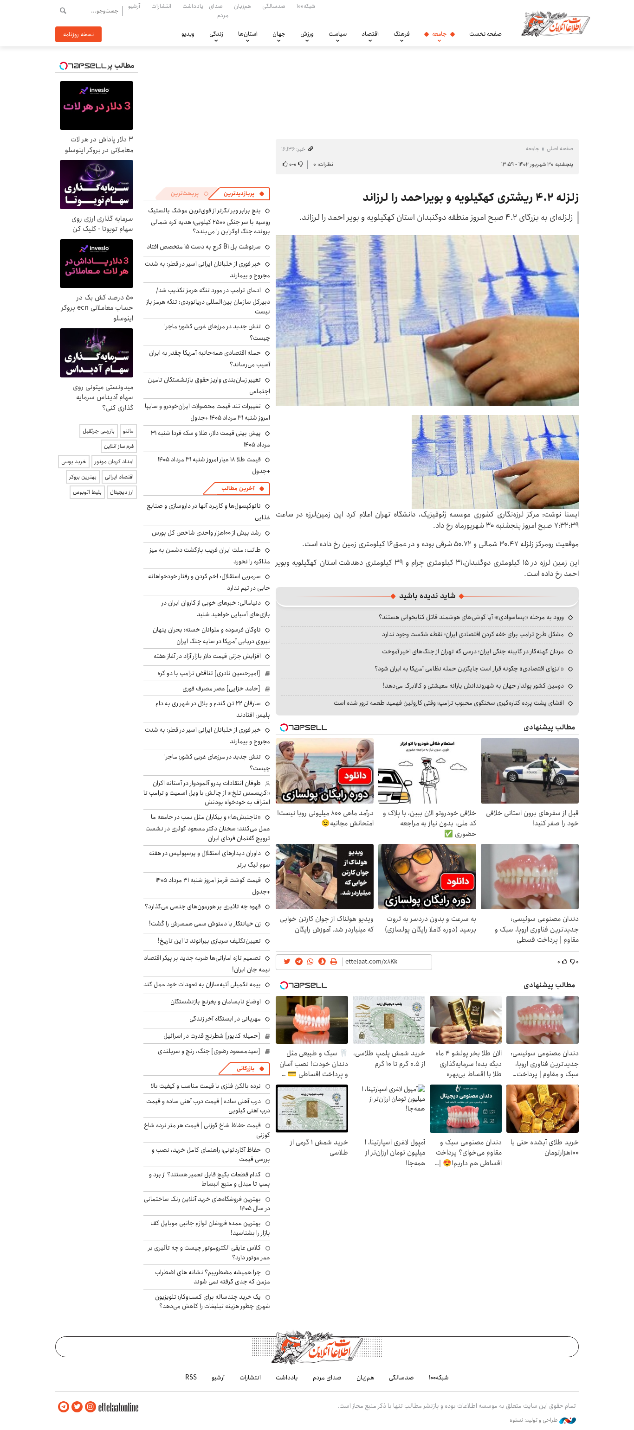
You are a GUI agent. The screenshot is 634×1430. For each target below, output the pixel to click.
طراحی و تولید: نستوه (534, 1420)
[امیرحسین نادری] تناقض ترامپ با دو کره (208, 673)
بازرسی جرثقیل (99, 431)
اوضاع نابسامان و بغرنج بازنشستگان (215, 1001)
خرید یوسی (73, 461)
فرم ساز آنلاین (119, 446)
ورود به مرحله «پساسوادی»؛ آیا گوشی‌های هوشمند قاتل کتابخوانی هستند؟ (471, 617)
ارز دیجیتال (122, 492)
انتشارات (161, 6)
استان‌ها (248, 33)
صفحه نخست (485, 33)
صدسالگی (273, 6)
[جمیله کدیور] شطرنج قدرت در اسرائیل (211, 1036)
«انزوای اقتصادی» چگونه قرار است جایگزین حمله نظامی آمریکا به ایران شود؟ (469, 669)
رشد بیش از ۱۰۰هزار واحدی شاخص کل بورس (206, 533)
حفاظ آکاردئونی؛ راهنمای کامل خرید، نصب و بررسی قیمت (211, 1154)
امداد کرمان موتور (114, 461)
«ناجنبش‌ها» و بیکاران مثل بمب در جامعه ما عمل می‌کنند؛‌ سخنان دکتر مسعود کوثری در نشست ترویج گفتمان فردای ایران (207, 827)
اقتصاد (370, 33)
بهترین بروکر (83, 476)
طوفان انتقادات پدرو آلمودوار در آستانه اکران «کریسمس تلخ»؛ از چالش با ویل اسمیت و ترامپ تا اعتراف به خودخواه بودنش (206, 792)
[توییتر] (77, 1407)
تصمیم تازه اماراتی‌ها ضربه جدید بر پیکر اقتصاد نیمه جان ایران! (207, 964)
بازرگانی (245, 1068)
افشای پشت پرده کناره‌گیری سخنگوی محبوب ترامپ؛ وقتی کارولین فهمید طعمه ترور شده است (449, 703)
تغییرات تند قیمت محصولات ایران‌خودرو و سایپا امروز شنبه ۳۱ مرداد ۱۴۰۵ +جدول (207, 412)
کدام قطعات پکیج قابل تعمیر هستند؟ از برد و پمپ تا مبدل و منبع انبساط (209, 1179)
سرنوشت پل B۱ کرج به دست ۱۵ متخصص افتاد (204, 247)
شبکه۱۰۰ (306, 6)
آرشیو (134, 6)
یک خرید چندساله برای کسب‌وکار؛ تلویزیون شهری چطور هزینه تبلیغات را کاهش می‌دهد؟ (212, 1301)
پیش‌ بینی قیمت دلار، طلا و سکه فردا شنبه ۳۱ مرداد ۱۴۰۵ (210, 439)
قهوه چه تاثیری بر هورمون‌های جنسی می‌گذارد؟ (203, 906)
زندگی (216, 33)
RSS (191, 1378)
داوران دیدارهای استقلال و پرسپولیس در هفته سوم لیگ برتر (209, 859)
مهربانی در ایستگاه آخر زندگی (225, 1019)
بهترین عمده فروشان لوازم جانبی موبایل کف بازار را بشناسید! (210, 1228)
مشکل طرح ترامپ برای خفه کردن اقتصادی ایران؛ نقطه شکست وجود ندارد (473, 634)
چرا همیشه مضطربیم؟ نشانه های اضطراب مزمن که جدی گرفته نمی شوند (212, 1277)
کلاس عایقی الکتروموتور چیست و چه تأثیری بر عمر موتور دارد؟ (209, 1252)
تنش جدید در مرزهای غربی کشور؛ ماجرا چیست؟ (217, 332)
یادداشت (192, 6)
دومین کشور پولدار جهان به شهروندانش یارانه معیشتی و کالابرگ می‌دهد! (473, 686)
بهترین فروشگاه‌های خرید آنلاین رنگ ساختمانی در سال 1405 (207, 1203)
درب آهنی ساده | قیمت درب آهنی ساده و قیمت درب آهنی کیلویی (208, 1106)
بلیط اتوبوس (87, 492)
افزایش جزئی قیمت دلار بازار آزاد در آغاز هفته (207, 656)
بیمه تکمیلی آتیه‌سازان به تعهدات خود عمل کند (202, 984)
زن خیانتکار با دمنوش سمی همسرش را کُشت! (205, 924)
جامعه (439, 33)
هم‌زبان (242, 6)
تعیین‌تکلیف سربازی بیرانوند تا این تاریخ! (209, 941)
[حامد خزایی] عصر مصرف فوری (221, 688)
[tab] (244, 193)
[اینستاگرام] (90, 1407)
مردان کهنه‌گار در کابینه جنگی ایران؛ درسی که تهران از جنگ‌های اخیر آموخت (473, 651)
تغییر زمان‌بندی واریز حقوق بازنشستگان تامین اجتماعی (209, 385)
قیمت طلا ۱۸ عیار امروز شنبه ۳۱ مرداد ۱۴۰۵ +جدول (214, 465)
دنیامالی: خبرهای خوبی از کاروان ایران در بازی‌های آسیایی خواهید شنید (216, 608)
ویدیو (187, 33)
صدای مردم (218, 10)
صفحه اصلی (560, 148)
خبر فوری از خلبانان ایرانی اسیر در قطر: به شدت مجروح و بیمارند (207, 270)
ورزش (307, 33)
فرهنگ (402, 33)
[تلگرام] (63, 1407)
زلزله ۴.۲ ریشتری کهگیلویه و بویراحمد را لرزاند (470, 197)
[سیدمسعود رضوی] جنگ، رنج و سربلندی (209, 1051)
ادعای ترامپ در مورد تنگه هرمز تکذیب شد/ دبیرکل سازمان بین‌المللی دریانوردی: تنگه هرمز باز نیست (208, 300)
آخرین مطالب (237, 488)
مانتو (128, 431)
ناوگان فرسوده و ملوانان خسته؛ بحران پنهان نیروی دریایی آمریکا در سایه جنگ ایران (211, 635)
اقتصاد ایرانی (119, 476)
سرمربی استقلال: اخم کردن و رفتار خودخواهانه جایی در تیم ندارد (209, 582)
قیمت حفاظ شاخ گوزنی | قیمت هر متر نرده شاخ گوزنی (207, 1130)
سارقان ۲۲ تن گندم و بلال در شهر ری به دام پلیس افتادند (212, 709)
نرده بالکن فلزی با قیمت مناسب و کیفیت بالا (206, 1086)
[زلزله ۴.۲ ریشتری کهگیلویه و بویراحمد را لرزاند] (427, 320)
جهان (278, 33)
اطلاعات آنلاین (555, 23)
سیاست (338, 33)
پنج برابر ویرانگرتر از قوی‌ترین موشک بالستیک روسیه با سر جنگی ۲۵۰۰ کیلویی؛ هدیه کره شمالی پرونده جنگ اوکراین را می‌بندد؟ (209, 220)
